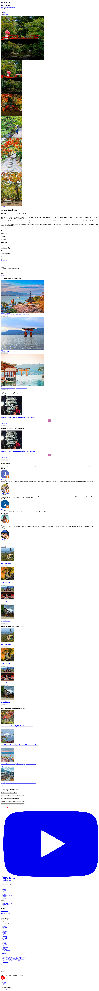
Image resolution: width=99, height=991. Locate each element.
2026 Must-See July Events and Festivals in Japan (13, 959)
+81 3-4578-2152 (4, 911)
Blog (4, 891)
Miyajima (5, 13)
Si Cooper (3, 539)
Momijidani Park (6, 14)
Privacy (4, 984)
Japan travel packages (7, 895)
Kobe (4, 932)
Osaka (4, 945)
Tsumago (5, 949)
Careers (4, 890)
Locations (13, 7)
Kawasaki (5, 931)
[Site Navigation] (1, 1)
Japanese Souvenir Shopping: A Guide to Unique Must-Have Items (17, 956)
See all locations (6, 950)
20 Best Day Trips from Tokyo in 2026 (11, 960)
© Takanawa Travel (5, 989)
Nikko (4, 943)
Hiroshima (5, 928)
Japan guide (4, 953)
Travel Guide (6, 893)
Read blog (3, 786)
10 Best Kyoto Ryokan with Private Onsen (12, 958)
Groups (4, 898)
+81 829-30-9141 (4, 260)
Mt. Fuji (5, 936)
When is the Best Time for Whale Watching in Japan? (14, 957)
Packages (7, 7)
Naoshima (5, 939)
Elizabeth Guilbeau (5, 493)
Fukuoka (5, 926)
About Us (5, 889)
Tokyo (4, 948)
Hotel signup (6, 904)
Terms (4, 983)
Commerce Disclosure (8, 986)
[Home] (5, 3)
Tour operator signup (7, 903)
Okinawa (5, 944)
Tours (10, 7)
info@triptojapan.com (5, 913)
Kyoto (4, 933)
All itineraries (6, 896)
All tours (5, 894)
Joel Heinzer (3, 523)
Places (4, 12)
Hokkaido (5, 930)
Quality (4, 982)
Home (4, 10)
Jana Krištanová (4, 479)
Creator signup (6, 905)
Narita (4, 942)
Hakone (5, 927)
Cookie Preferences (7, 987)
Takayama (5, 947)
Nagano (5, 937)
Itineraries (3, 7)
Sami (2, 509)
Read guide (5, 962)
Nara (4, 940)
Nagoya (5, 938)
